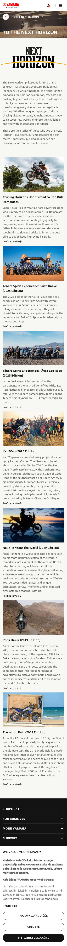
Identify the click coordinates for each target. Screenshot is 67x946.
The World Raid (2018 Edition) (24, 732)
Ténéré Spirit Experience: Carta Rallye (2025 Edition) (30, 288)
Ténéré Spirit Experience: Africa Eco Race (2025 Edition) (32, 372)
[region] (33, 896)
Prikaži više (10, 905)
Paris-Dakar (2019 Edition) (21, 640)
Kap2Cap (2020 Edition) (20, 451)
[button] (60, 5)
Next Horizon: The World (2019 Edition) (31, 548)
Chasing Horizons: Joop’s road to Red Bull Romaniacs (33, 199)
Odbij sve (33, 926)
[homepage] (11, 5)
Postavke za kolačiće (33, 915)
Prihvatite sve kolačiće (33, 937)
